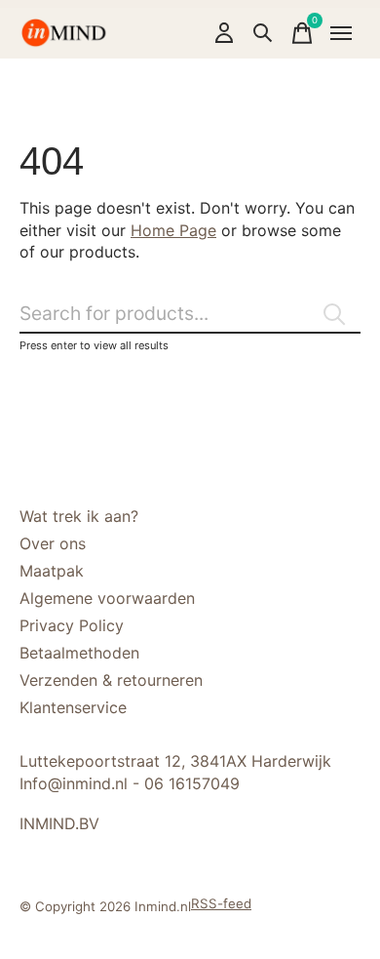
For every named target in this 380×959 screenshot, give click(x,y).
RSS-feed (221, 903)
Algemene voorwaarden (107, 598)
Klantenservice (73, 707)
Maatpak (51, 570)
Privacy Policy (71, 625)
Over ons (52, 543)
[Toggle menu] (341, 33)
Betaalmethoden (79, 652)
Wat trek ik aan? (78, 516)
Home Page (173, 230)
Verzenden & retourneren (111, 680)
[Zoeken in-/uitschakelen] (263, 33)
